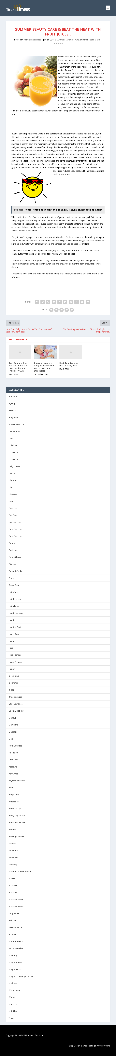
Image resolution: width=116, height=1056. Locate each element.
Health (12, 620)
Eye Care (13, 515)
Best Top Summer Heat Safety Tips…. (69, 364)
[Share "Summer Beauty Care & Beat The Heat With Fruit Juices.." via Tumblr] (54, 302)
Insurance (13, 682)
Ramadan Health (17, 822)
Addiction (13, 396)
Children (13, 445)
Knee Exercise (15, 697)
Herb (11, 648)
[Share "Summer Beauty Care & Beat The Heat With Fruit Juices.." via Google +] (48, 302)
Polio (11, 787)
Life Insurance (15, 703)
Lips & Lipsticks (16, 710)
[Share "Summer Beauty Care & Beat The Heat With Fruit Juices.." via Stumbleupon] (76, 302)
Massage (13, 731)
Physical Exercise (17, 780)
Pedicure (13, 766)
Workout (13, 1004)
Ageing (12, 403)
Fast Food (13, 550)
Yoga (11, 1018)
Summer (61, 39)
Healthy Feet (15, 627)
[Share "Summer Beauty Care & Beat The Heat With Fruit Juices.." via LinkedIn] (65, 302)
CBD (11, 438)
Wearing (13, 955)
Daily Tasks (14, 466)
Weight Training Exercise (21, 976)
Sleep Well (14, 857)
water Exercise (16, 948)
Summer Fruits (72, 39)
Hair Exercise (15, 599)
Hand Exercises (16, 613)
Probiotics (14, 801)
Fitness (12, 564)
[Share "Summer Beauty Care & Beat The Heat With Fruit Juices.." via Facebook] (37, 302)
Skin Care (13, 850)
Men (11, 738)
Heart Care (14, 634)
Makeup (13, 717)
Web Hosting (89, 1045)
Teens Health (15, 927)
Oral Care (13, 759)
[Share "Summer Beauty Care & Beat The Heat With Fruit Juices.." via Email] (82, 302)
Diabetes (13, 480)
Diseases (13, 494)
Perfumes (13, 773)
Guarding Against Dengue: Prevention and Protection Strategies (44, 367)
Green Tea (14, 585)
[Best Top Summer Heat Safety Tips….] (70, 352)
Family (12, 543)
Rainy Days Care (17, 815)
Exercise (13, 508)
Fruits (11, 578)
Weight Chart (15, 962)
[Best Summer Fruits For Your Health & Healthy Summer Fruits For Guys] (20, 352)
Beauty (12, 410)
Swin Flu (13, 920)
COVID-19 (13, 452)
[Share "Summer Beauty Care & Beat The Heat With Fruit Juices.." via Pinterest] (59, 302)
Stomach (13, 885)
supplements (15, 913)
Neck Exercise (15, 745)
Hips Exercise (15, 655)
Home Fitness (15, 662)
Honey (12, 669)
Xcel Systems (104, 1045)
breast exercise (16, 424)
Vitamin (13, 934)
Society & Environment (20, 871)
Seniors (12, 843)
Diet (11, 487)
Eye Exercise (15, 522)
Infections (14, 676)
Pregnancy (14, 794)
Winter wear (15, 990)
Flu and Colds (15, 571)
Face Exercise (15, 529)
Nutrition (13, 752)
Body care (13, 417)
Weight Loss (15, 969)
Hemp (11, 641)
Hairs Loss (14, 606)
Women (12, 997)
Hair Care (13, 592)
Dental (12, 473)
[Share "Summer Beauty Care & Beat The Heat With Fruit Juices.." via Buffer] (71, 302)
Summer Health (87, 39)
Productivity (15, 808)
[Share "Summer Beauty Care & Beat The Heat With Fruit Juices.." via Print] (88, 302)
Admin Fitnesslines (32, 39)
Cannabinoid (15, 431)
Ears (11, 501)
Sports (12, 878)
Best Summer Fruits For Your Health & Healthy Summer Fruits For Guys (19, 367)
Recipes (12, 829)
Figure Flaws (15, 557)
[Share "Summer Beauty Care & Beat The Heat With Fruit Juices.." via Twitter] (42, 302)
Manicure (13, 724)
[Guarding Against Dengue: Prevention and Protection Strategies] (45, 352)
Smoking (13, 864)
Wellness (13, 983)
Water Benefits (16, 941)
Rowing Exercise (16, 836)
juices (11, 689)
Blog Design (74, 1045)
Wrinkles (13, 1011)
